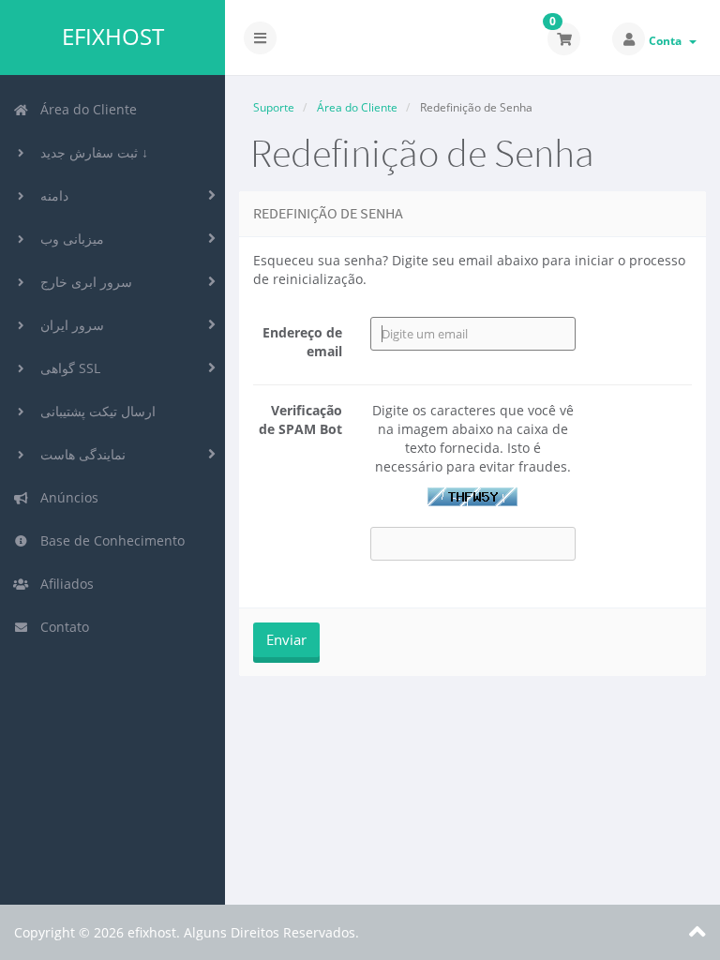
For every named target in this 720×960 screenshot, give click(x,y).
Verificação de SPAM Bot (300, 419)
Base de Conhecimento (109, 540)
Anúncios (65, 497)
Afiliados (63, 583)
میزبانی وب (68, 239)
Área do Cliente (85, 109)
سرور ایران (68, 325)
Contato (61, 627)
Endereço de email (302, 341)
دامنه (50, 195)
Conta (668, 41)
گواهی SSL (66, 368)
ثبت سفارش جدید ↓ (90, 152)
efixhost (113, 37)
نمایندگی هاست (79, 454)
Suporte (273, 107)
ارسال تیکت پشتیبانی (94, 411)
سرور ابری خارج (82, 282)
